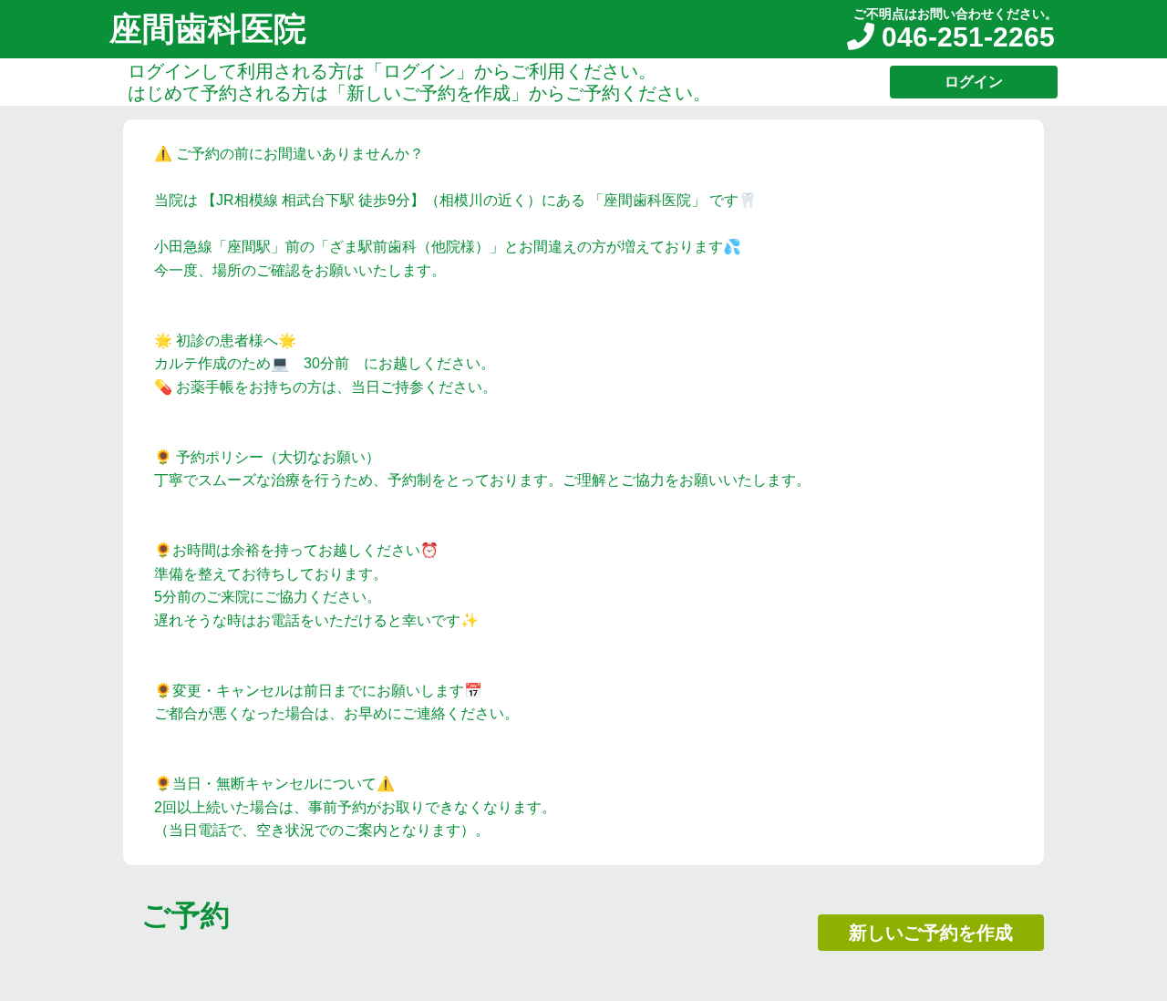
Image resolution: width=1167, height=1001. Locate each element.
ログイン (974, 81)
